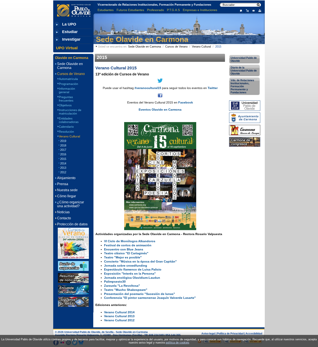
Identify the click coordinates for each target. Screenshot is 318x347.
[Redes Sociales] (73, 301)
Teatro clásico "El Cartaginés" (126, 253)
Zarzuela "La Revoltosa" (122, 285)
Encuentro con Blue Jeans (123, 249)
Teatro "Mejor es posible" (123, 257)
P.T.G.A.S (173, 10)
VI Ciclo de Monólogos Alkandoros (129, 241)
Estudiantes (106, 10)
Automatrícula (68, 79)
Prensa (62, 184)
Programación (68, 83)
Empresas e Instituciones (200, 10)
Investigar (71, 39)
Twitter (213, 88)
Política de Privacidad (230, 333)
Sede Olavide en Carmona (142, 39)
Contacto (64, 218)
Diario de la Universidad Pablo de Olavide (244, 70)
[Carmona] (244, 130)
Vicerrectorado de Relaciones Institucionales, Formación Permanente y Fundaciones (154, 4)
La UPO (69, 24)
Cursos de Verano (176, 46)
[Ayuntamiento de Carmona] (244, 117)
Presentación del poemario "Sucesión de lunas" (139, 294)
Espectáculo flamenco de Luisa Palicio (132, 269)
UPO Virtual (67, 48)
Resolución (66, 131)
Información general (67, 90)
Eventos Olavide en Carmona (160, 109)
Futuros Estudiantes (130, 10)
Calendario (66, 126)
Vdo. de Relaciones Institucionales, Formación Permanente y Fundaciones (242, 86)
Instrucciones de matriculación (70, 111)
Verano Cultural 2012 (119, 320)
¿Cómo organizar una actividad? (70, 204)
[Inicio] (240, 10)
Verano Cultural (201, 46)
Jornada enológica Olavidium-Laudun (132, 277)
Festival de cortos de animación (127, 245)
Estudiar (70, 32)
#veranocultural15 (148, 88)
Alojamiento (66, 178)
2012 (63, 172)
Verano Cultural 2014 (119, 312)
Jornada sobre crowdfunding (125, 265)
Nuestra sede (67, 190)
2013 (63, 167)
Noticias (63, 212)
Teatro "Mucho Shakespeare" (125, 289)
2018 (63, 145)
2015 (63, 159)
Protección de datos (72, 224)
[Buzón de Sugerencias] (73, 265)
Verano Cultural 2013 (119, 316)
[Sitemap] (246, 10)
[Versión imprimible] (259, 10)
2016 (63, 154)
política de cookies (177, 342)
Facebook (185, 102)
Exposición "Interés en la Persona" (130, 273)
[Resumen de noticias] (73, 278)
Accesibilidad (254, 333)
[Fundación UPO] (244, 105)
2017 (63, 149)
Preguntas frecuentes (66, 98)
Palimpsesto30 (115, 281)
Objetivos (65, 105)
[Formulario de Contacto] (252, 10)
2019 (63, 141)
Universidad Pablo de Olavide (244, 59)
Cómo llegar (66, 196)
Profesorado (155, 10)
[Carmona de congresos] (244, 141)
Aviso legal (208, 333)
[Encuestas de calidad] (73, 289)
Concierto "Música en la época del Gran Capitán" (140, 261)
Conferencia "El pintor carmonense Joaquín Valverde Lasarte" (150, 297)
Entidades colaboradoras (69, 120)
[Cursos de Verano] (73, 243)
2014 (63, 163)
